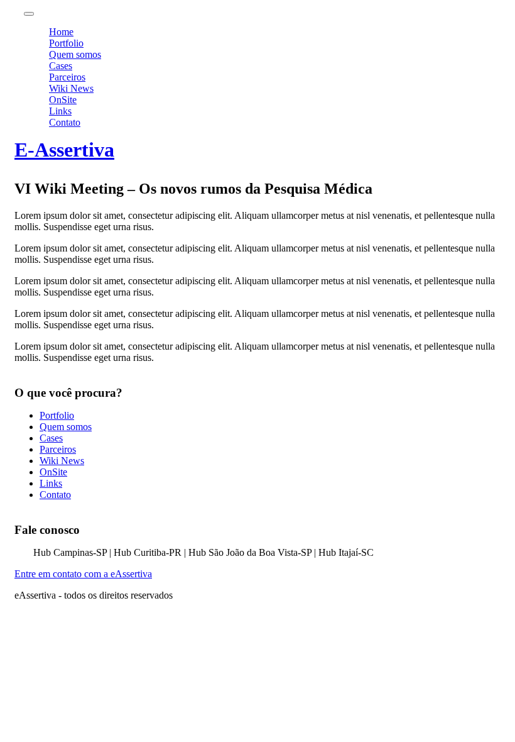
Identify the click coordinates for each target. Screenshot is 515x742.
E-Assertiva (64, 149)
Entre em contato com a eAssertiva (83, 573)
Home (61, 31)
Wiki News (71, 88)
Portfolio (66, 43)
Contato (64, 122)
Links (60, 111)
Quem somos (75, 54)
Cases (60, 65)
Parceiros (67, 77)
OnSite (63, 99)
